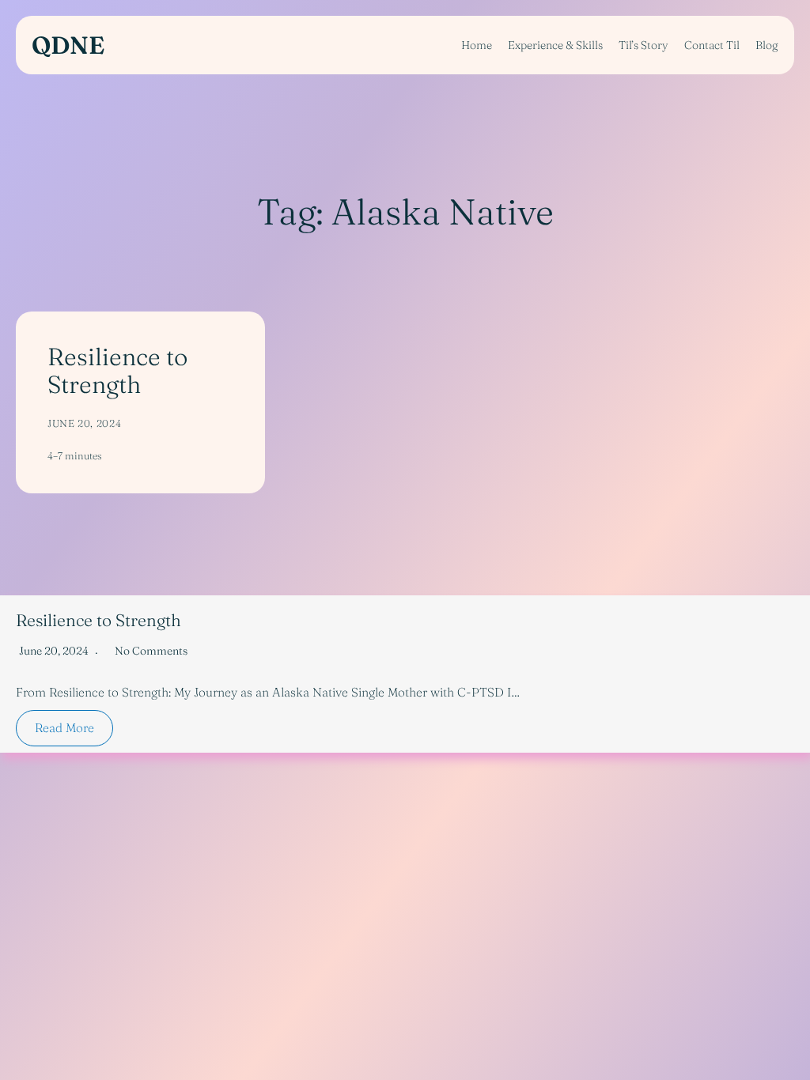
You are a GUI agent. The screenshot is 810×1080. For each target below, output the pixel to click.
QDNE (68, 45)
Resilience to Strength (117, 370)
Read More (64, 727)
